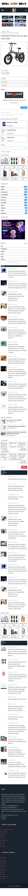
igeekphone (18, 886)
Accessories (14, 192)
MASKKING (4, 840)
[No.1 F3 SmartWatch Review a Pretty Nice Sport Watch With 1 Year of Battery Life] (4, 772)
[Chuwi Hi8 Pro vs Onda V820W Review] (4, 496)
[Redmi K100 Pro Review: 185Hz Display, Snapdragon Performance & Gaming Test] (4, 318)
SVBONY (4, 857)
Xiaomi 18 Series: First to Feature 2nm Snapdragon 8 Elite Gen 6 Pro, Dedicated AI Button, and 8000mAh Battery (17, 334)
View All (25, 243)
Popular (3, 471)
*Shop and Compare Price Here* (10, 815)
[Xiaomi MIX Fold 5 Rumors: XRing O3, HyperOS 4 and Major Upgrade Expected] (4, 358)
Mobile (14, 186)
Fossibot (4, 864)
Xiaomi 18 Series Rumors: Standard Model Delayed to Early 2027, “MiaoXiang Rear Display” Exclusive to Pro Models (17, 373)
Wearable (14, 202)
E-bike (7, 72)
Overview (4, 82)
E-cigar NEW (14, 194)
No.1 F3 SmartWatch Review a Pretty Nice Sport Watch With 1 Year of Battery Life (17, 775)
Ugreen (3, 878)
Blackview (4, 861)
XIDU (2, 256)
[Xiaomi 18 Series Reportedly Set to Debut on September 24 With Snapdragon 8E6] (4, 383)
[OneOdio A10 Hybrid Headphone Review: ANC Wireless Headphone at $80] (4, 761)
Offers (4, 78)
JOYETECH (14, 213)
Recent (3, 641)
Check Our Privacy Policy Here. (9, 807)
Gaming (14, 208)
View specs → (10, 125)
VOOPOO (4, 834)
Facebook (4, 817)
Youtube (4, 819)
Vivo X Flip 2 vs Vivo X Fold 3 (14, 420)
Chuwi (3, 859)
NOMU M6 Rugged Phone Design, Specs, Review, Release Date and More (16, 488)
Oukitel (3, 874)
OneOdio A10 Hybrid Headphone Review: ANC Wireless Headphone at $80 (17, 764)
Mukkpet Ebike (5, 876)
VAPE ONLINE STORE (7, 829)
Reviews (4, 85)
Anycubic (4, 870)
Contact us (4, 805)
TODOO (4, 846)
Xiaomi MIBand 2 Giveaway (17, 479)
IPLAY (3, 844)
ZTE (2, 246)
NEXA (3, 838)
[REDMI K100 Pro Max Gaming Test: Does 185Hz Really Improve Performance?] (4, 293)
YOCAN (3, 251)
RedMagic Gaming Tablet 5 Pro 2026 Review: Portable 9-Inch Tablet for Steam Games (17, 546)
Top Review (4, 472)
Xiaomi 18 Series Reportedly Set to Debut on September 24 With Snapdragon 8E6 (17, 386)
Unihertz (4, 866)
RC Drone (14, 200)
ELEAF (14, 210)
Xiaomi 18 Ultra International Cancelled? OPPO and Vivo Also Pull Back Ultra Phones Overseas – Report (17, 348)
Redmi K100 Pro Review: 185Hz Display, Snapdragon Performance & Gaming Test (17, 321)
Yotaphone (4, 249)
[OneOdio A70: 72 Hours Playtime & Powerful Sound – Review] (4, 738)
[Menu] (3, 10)
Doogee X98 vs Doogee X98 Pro (17, 426)
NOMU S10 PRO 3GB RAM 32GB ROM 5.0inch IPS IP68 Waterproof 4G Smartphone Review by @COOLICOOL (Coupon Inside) (17, 509)
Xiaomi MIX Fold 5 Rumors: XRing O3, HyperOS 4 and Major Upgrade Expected (17, 361)
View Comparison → (11, 422)
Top (2, 644)
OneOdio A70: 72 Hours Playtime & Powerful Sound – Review (17, 741)
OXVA (3, 836)
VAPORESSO (5, 832)
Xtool (2, 254)
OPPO (16, 119)
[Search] (25, 10)
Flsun (3, 868)
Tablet (14, 189)
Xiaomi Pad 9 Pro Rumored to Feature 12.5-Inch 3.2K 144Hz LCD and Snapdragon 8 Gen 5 (17, 286)
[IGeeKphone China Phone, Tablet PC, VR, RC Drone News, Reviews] (14, 10)
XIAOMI (2, 266)
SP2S (3, 842)
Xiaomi (3, 259)
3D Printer (14, 197)
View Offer (24, 107)
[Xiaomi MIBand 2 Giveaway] (4, 478)
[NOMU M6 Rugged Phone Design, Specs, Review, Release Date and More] (4, 485)
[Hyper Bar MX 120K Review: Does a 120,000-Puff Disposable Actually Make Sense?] (4, 661)
